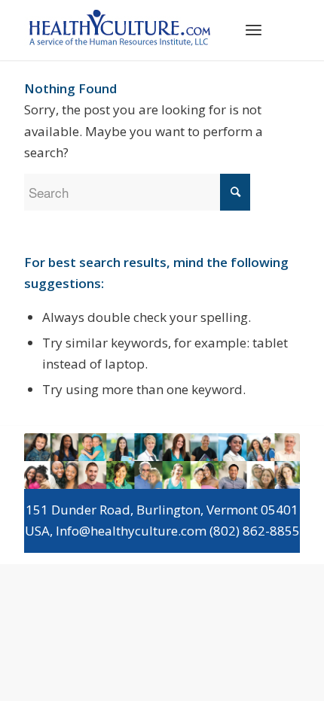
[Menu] (253, 29)
